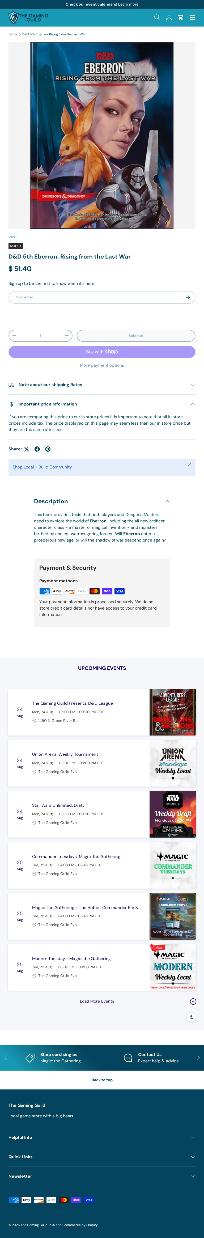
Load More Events (97, 1001)
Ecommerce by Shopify (80, 1225)
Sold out (136, 335)
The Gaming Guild (34, 1225)
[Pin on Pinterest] (47, 449)
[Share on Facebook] (37, 449)
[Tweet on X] (26, 449)
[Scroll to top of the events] (193, 1001)
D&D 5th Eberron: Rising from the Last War (54, 34)
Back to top (102, 1080)
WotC (13, 237)
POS (52, 1225)
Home (12, 34)
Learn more (128, 4)
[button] (180, 17)
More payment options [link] (102, 365)
